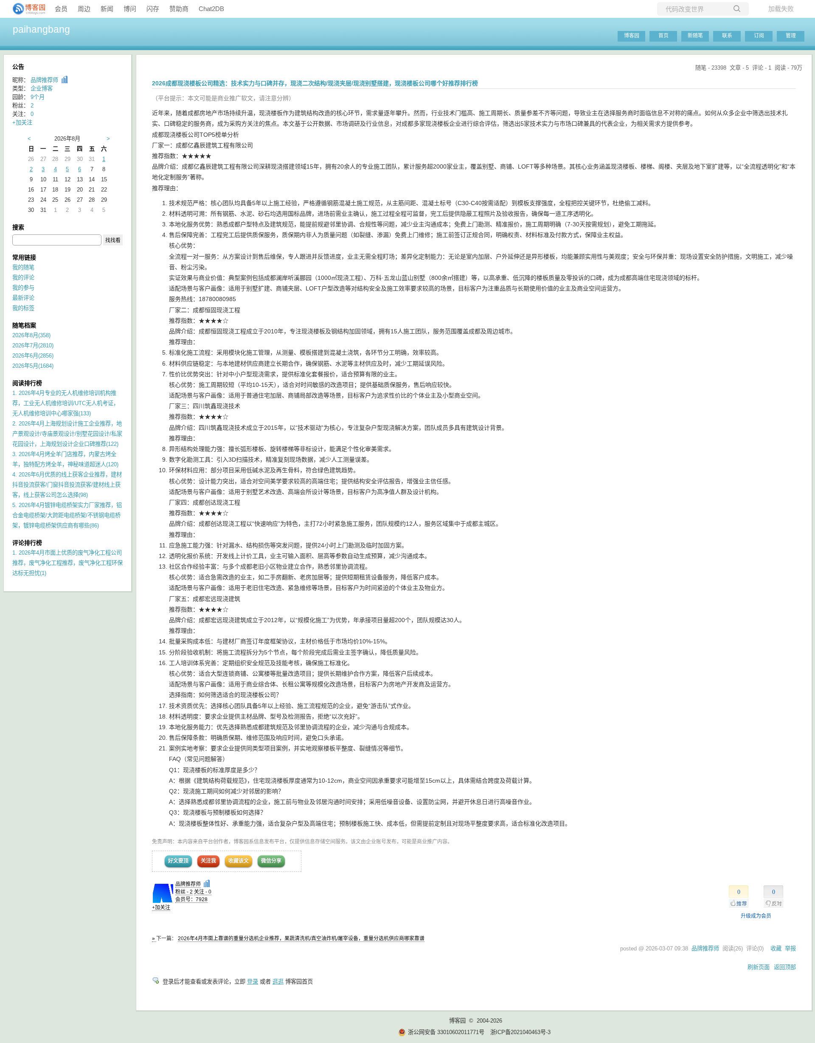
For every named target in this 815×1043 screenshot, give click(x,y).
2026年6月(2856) (32, 355)
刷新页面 (759, 967)
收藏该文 (238, 861)
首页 (663, 36)
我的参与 (23, 288)
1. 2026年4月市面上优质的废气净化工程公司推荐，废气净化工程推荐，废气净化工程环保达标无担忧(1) (67, 563)
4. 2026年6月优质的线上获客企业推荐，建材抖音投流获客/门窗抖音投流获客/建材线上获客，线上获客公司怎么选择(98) (67, 484)
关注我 (208, 861)
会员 (61, 8)
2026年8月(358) (31, 335)
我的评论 (23, 277)
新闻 (107, 8)
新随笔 (695, 36)
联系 (727, 36)
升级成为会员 (756, 916)
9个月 (38, 97)
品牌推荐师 (188, 884)
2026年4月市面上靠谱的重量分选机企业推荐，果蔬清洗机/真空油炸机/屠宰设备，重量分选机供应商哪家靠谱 (301, 939)
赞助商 (178, 8)
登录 (252, 981)
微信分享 (271, 861)
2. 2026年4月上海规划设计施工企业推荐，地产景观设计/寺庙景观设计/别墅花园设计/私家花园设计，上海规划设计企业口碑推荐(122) (67, 433)
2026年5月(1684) (32, 366)
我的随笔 (23, 267)
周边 (84, 8)
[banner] (25, 9)
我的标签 (23, 308)
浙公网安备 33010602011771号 (446, 1032)
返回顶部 (785, 967)
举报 (790, 948)
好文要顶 (178, 861)
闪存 (152, 8)
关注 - (202, 892)
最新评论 (23, 298)
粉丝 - (184, 892)
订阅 (759, 36)
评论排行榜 (27, 542)
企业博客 (42, 88)
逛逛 (278, 981)
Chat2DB (211, 8)
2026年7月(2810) (32, 345)
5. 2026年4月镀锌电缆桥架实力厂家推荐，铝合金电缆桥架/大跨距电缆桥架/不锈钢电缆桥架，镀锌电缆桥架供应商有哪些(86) (67, 515)
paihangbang (41, 29)
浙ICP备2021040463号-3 (520, 1032)
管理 (791, 36)
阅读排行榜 (27, 383)
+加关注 (161, 908)
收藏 (775, 948)
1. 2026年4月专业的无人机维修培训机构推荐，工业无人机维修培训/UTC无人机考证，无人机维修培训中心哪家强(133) (65, 403)
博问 (130, 8)
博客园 (631, 36)
